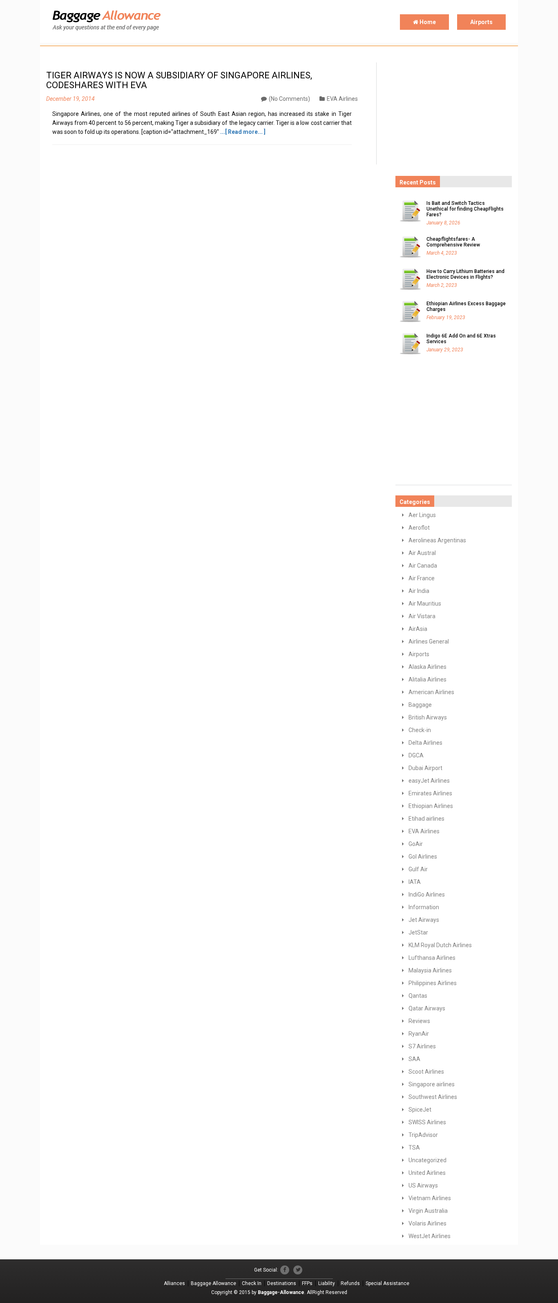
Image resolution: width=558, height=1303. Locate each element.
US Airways (423, 1185)
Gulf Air (418, 869)
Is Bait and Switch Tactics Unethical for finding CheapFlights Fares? (465, 209)
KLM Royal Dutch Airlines (440, 945)
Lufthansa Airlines (431, 957)
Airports (481, 22)
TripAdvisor (423, 1135)
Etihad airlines (426, 818)
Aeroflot (419, 527)
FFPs (307, 1283)
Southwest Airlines (432, 1097)
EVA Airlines (342, 98)
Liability (326, 1283)
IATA (414, 882)
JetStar (418, 932)
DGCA (416, 755)
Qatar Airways (426, 1008)
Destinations (281, 1283)
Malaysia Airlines (430, 970)
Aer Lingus (422, 515)
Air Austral (422, 553)
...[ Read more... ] (243, 132)
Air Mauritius (424, 603)
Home (427, 22)
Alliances (174, 1283)
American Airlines (431, 692)
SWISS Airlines (427, 1122)
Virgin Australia (428, 1211)
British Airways (427, 717)
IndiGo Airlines (426, 894)
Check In (251, 1283)
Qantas (417, 995)
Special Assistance (387, 1283)
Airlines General (428, 641)
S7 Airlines (422, 1046)
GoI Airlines (422, 856)
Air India (418, 591)
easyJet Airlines (429, 780)
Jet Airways (423, 920)
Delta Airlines (425, 742)
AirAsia (417, 629)
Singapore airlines (431, 1084)
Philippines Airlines (432, 983)
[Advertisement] (456, 113)
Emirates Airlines (430, 793)
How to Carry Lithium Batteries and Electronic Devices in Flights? (465, 274)
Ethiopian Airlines (430, 806)
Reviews (419, 1021)
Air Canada (422, 565)
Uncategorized (427, 1160)
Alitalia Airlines (427, 679)
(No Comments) (289, 98)
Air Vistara (421, 616)
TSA (414, 1147)
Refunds (350, 1283)
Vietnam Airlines (429, 1198)
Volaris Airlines (427, 1223)
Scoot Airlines (426, 1071)
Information (423, 907)
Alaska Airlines (427, 667)
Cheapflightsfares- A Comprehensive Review (453, 242)
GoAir (415, 844)
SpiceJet (419, 1109)
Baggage (420, 704)
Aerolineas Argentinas (437, 540)
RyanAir (418, 1033)
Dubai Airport (425, 768)
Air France (421, 578)
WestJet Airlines (429, 1236)
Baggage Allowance (213, 1283)
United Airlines (427, 1173)
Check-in (419, 730)
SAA (414, 1059)
